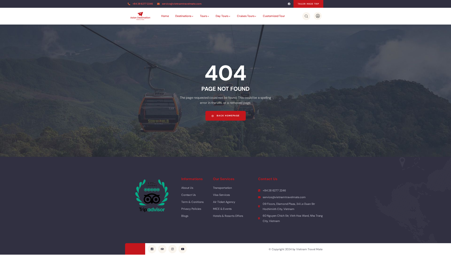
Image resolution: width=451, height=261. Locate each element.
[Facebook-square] (152, 249)
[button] (308, 4)
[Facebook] (289, 4)
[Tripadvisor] (162, 249)
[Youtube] (182, 249)
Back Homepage (228, 115)
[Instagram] (172, 249)
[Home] (140, 16)
